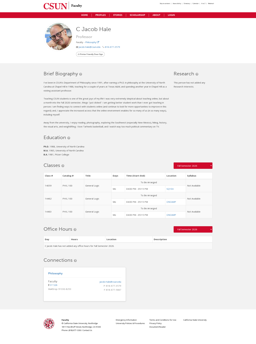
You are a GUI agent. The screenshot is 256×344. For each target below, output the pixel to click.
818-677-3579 (112, 46)
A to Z (203, 3)
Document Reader (157, 327)
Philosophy (91, 42)
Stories (117, 15)
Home (84, 15)
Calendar (196, 3)
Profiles (100, 15)
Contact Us (87, 330)
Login (171, 15)
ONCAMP (171, 201)
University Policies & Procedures (130, 323)
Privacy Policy (155, 323)
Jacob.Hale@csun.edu (89, 46)
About (156, 15)
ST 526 (53, 284)
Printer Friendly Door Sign (91, 54)
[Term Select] (193, 165)
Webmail (211, 3)
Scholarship (137, 15)
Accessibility (177, 3)
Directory (187, 3)
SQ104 (170, 188)
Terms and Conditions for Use (162, 320)
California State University (195, 320)
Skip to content (165, 3)
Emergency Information (126, 320)
